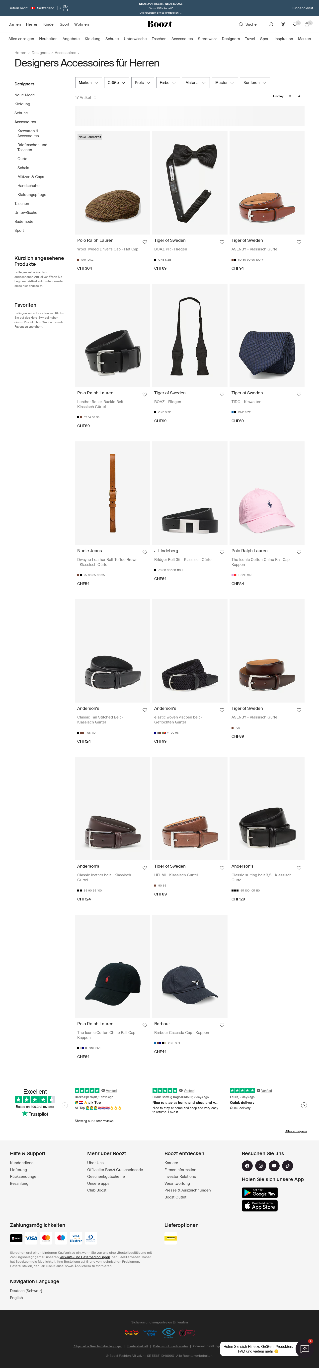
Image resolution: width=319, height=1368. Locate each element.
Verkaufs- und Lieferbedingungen (85, 1257)
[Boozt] (159, 24)
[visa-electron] (76, 1239)
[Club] (283, 24)
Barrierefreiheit (137, 1346)
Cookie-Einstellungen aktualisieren (217, 1346)
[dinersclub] (91, 1239)
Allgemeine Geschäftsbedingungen (98, 1346)
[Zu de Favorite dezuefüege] (144, 242)
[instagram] (260, 1165)
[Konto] (271, 24)
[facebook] (247, 1165)
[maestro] (61, 1239)
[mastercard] (46, 1239)
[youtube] (274, 1165)
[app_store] (260, 1205)
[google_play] (260, 1192)
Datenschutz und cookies (170, 1346)
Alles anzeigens (296, 1131)
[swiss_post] (170, 1239)
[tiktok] (287, 1165)
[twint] (16, 1239)
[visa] (31, 1239)
